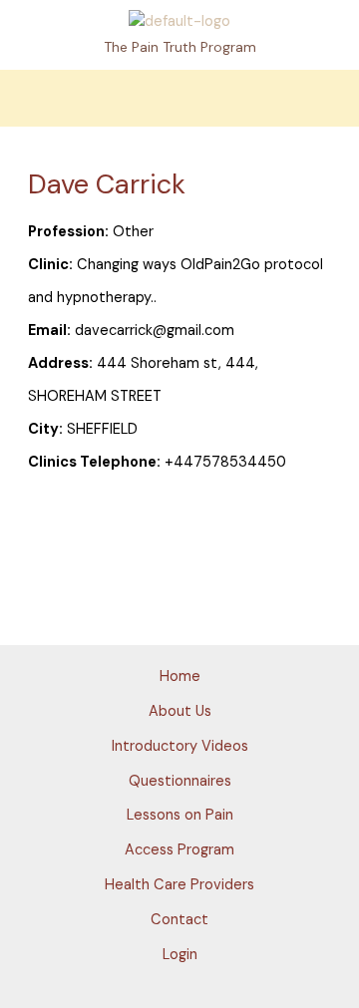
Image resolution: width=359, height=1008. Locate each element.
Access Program (179, 849)
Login (180, 954)
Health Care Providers (179, 884)
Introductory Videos (180, 746)
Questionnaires (180, 781)
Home (180, 676)
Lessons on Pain (180, 815)
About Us (180, 711)
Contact (179, 919)
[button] (179, 98)
